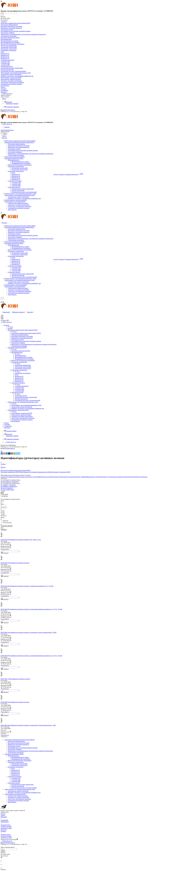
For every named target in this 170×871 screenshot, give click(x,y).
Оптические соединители (22, 373)
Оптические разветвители (23, 365)
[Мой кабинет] (1, 300)
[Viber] (12, 453)
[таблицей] (4, 491)
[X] (9, 453)
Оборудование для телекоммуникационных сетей (26, 405)
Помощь (3, 831)
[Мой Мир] (7, 453)
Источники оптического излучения (28, 477)
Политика (4, 829)
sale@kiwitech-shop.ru (8, 110)
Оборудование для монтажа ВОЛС (21, 413)
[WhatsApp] (14, 453)
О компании (4, 820)
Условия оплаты (5, 825)
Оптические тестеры (66, 477)
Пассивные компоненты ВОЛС (20, 351)
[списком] (2, 491)
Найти (3, 851)
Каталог (10, 328)
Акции (3, 815)
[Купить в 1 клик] (1, 535)
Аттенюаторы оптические (139, 477)
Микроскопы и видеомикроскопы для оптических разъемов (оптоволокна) (109, 477)
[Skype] (17, 453)
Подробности (5, 549)
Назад (11, 327)
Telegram (6, 127)
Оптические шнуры (21, 395)
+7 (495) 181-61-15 (6, 93)
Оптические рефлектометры (9, 477)
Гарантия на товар (6, 828)
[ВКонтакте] (2, 453)
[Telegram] (19, 453)
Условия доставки (6, 826)
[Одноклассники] (4, 453)
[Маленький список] (1, 493)
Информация (5, 821)
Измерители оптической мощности (49, 477)
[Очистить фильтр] (2, 528)
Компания (4, 817)
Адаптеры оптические (21, 386)
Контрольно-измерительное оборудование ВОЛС (26, 333)
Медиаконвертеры (20, 355)
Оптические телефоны (80, 477)
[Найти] (2, 15)
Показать (3, 529)
